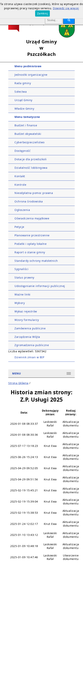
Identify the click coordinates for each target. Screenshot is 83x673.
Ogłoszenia (22, 210)
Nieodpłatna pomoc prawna (33, 193)
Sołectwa (20, 91)
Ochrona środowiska (28, 201)
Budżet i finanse (25, 125)
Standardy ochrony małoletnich (36, 261)
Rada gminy (22, 83)
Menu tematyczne (27, 117)
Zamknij (42, 13)
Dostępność (22, 151)
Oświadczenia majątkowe (31, 218)
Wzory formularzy (26, 320)
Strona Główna (18, 383)
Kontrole (20, 184)
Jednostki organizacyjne (30, 74)
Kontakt (19, 176)
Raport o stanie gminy (29, 252)
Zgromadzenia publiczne (31, 345)
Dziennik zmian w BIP (29, 357)
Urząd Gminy (23, 100)
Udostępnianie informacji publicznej (39, 286)
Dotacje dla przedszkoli (30, 159)
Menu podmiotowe (28, 66)
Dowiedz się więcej (66, 8)
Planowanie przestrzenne (32, 235)
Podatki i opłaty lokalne (30, 244)
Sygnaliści (21, 269)
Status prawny (24, 277)
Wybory (19, 303)
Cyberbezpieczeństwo (29, 142)
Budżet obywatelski (27, 134)
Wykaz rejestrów (25, 311)
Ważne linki (22, 294)
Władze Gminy (24, 108)
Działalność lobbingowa (30, 168)
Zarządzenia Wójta (27, 337)
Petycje (19, 227)
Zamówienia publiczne (30, 328)
